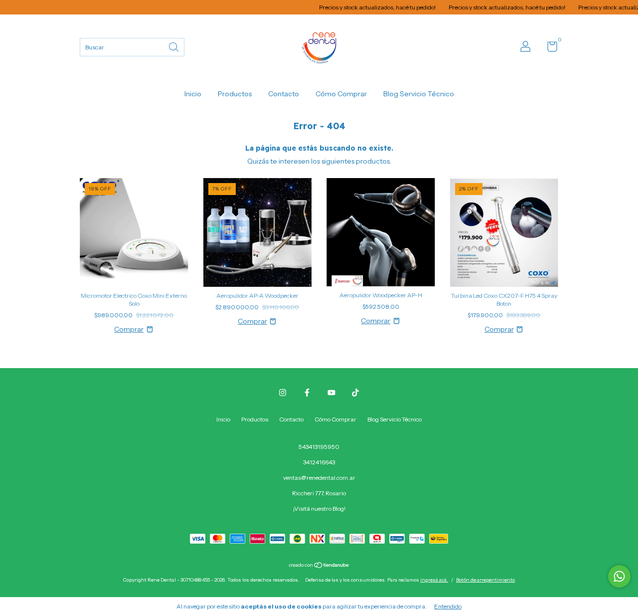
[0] (548, 48)
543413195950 (319, 446)
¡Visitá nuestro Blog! (319, 508)
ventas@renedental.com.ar (319, 477)
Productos (235, 93)
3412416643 (319, 462)
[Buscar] (174, 46)
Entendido (448, 606)
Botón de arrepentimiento (485, 580)
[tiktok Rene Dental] (355, 393)
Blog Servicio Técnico (418, 93)
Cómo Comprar (341, 93)
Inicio (192, 93)
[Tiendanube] (319, 566)
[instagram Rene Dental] (283, 393)
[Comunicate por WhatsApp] (619, 576)
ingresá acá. (434, 580)
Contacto (283, 93)
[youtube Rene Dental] (331, 393)
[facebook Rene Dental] (307, 393)
